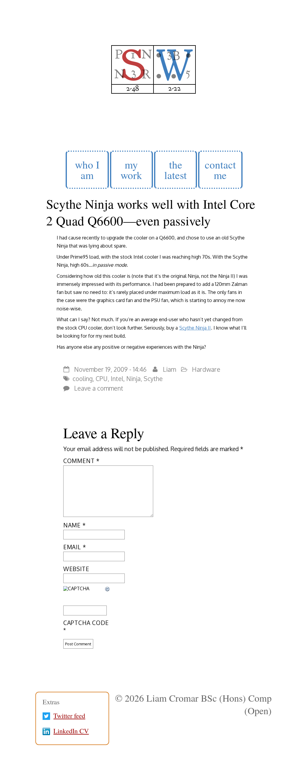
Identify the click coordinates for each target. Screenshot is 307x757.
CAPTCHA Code (86, 622)
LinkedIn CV (71, 730)
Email (74, 547)
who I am (87, 169)
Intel (117, 379)
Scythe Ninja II (195, 328)
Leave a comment (98, 388)
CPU (102, 379)
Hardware (206, 369)
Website (76, 569)
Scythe (153, 379)
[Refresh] (107, 590)
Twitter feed (69, 715)
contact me (220, 169)
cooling (83, 379)
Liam (169, 369)
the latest (175, 169)
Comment (81, 461)
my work (131, 169)
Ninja (133, 379)
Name (74, 525)
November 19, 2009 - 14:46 (110, 369)
